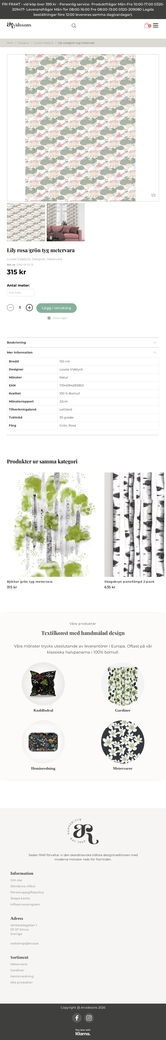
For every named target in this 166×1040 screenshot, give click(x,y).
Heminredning (22, 976)
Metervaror (19, 964)
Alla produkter (21, 982)
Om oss (16, 880)
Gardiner (17, 970)
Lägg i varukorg (56, 308)
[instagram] (89, 1018)
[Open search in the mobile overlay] (74, 25)
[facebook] (77, 1018)
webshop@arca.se (24, 943)
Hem (10, 42)
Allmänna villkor (23, 886)
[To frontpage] (19, 25)
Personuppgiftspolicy (27, 892)
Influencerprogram (25, 904)
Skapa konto (20, 898)
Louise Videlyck (44, 42)
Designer (23, 42)
